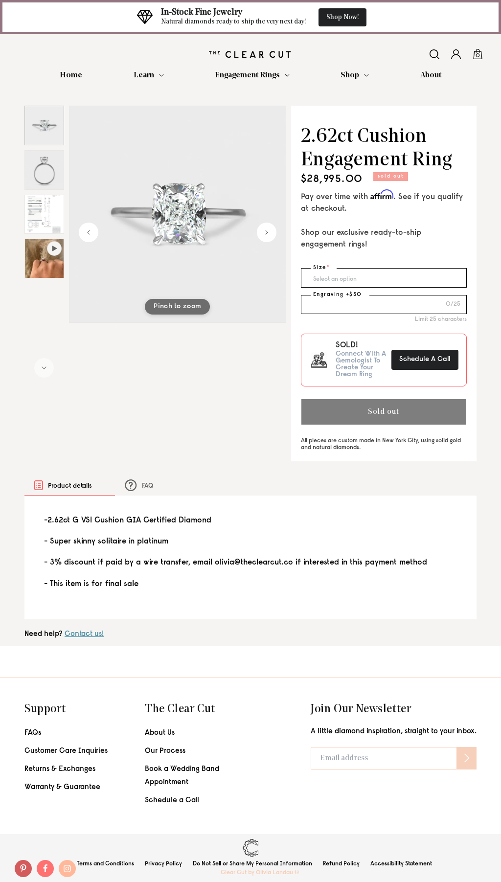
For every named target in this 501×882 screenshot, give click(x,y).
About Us (160, 733)
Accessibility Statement (401, 864)
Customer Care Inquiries (66, 751)
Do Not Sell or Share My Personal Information (252, 864)
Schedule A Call (425, 359)
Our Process (165, 751)
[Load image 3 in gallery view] (44, 214)
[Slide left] (88, 232)
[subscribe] (467, 758)
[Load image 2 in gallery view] (44, 170)
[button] (149, 76)
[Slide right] (44, 368)
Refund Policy (341, 864)
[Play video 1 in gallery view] (44, 258)
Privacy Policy (163, 864)
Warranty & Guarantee (62, 787)
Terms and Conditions (105, 864)
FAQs (32, 733)
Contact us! (84, 634)
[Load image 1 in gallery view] (44, 125)
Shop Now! (342, 17)
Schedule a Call (172, 800)
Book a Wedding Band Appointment (182, 776)
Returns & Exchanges (59, 769)
